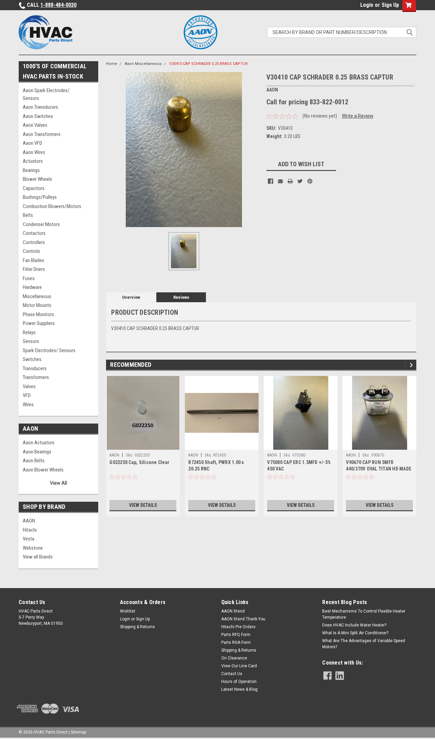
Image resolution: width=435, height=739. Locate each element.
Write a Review (357, 116)
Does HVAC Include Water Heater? (354, 625)
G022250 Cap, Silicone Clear (139, 462)
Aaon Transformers (41, 134)
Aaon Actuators (38, 443)
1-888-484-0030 (58, 5)
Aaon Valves (35, 125)
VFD (27, 395)
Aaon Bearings (37, 452)
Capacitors (34, 188)
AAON (29, 521)
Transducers (35, 368)
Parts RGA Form (236, 642)
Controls (31, 251)
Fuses (29, 278)
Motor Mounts (37, 305)
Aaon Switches (38, 116)
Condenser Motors (41, 224)
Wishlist (127, 611)
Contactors (34, 233)
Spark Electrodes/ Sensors (49, 350)
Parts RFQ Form (235, 634)
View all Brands (38, 557)
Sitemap (78, 732)
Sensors (31, 341)
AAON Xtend (233, 611)
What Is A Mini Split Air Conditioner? (355, 633)
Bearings (31, 170)
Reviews (181, 297)
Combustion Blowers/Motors (52, 206)
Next (412, 365)
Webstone (33, 548)
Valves (29, 386)
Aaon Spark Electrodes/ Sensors (46, 94)
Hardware (32, 287)
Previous (406, 365)
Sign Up (390, 5)
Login (366, 5)
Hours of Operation (239, 681)
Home (111, 64)
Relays (29, 332)
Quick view (222, 444)
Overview (131, 297)
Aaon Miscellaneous (143, 64)
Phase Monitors (38, 314)
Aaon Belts (34, 461)
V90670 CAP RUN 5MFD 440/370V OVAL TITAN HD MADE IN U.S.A (378, 469)
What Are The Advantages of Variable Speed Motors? (363, 643)
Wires (28, 404)
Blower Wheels (37, 179)
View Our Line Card (239, 666)
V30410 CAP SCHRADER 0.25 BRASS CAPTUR (208, 64)
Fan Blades (33, 260)
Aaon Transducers (40, 107)
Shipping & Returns (137, 626)
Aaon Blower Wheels (43, 470)
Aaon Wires (34, 152)
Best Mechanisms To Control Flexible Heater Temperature (363, 614)
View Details (143, 505)
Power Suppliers (39, 323)
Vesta (28, 539)
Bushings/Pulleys (40, 197)
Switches (32, 359)
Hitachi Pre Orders (238, 626)
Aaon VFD (32, 143)
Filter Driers (34, 269)
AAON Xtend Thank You (243, 619)
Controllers (34, 242)
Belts (28, 215)
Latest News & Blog (239, 689)
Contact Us (231, 673)
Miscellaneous (37, 296)
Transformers (36, 377)
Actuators (33, 161)
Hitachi (30, 530)
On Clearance (234, 658)
